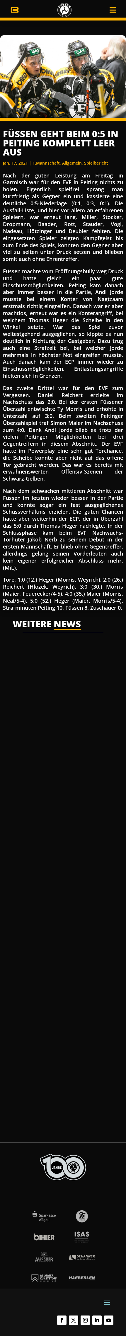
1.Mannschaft (46, 163)
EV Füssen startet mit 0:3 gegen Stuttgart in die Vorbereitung (60, 723)
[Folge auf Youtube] (108, 1320)
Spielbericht (96, 163)
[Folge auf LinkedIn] (97, 1320)
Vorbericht (89, 1051)
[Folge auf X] (73, 1320)
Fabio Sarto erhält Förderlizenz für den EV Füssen (60, 877)
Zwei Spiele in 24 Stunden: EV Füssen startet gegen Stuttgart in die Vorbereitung (62, 1035)
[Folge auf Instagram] (85, 1320)
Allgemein (72, 163)
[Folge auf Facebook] (62, 1320)
